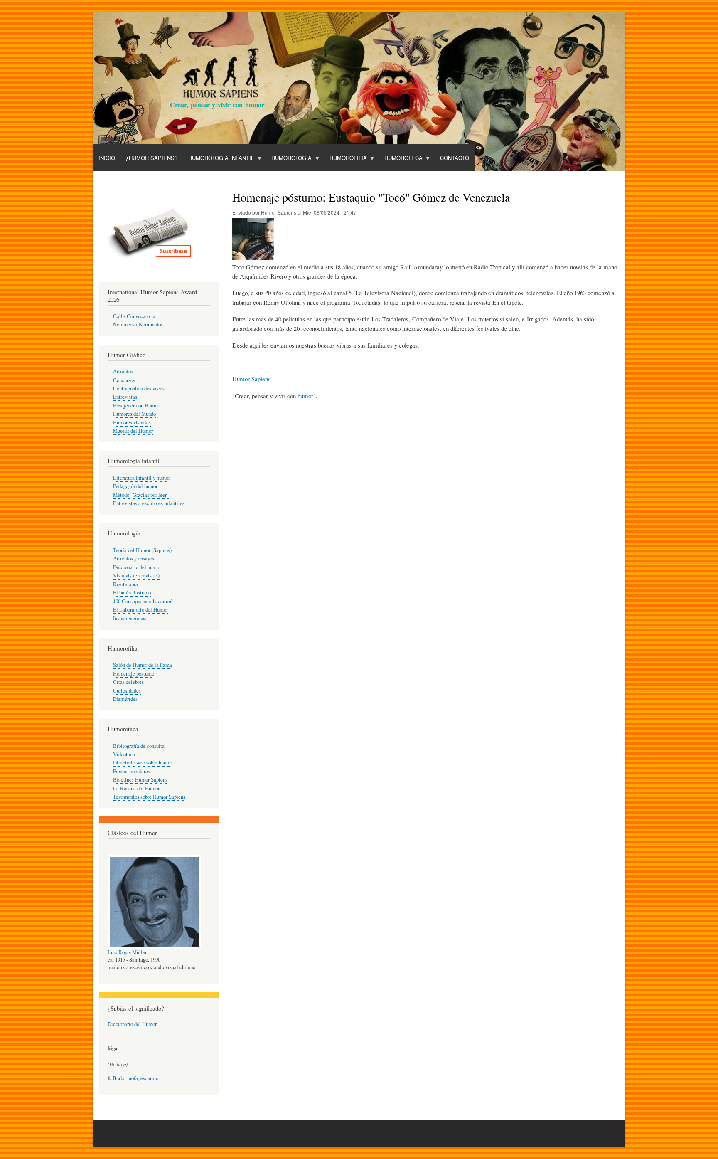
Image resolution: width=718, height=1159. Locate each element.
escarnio (149, 1078)
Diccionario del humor (137, 567)
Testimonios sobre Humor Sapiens (149, 796)
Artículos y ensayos (133, 558)
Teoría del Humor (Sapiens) (142, 550)
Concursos (124, 380)
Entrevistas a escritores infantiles (148, 503)
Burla (119, 1078)
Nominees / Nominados (138, 324)
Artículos (123, 371)
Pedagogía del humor (135, 486)
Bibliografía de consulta (139, 746)
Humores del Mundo (134, 413)
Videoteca (124, 754)
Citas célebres (128, 682)
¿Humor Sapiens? (151, 158)
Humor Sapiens (251, 379)
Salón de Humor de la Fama (142, 664)
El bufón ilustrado (132, 592)
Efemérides (125, 699)
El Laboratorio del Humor (140, 609)
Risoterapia (125, 584)
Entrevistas (125, 396)
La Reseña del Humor (136, 788)
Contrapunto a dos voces (139, 388)
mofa (132, 1078)
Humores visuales (132, 422)
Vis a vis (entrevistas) (136, 575)
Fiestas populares (131, 771)
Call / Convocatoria (134, 316)
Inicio (106, 158)
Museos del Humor (133, 430)
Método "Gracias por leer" (141, 494)
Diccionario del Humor (132, 1024)
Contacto (454, 158)
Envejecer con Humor (136, 405)
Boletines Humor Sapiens (140, 779)
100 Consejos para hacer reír (143, 601)
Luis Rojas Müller (127, 952)
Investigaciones (129, 618)
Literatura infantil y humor (141, 477)
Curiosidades (127, 690)
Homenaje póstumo (133, 673)
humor (305, 396)
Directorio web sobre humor (142, 762)
